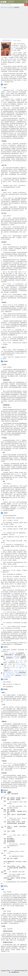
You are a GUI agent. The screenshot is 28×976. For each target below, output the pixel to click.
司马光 (14, 284)
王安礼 (10, 835)
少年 (3, 87)
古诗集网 (12, 970)
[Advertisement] (14, 24)
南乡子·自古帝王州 (19, 670)
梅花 (15, 662)
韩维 (9, 296)
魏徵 (12, 593)
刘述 (6, 272)
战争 (8, 434)
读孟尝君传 (17, 474)
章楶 (5, 433)
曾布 (21, 280)
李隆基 (2, 159)
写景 (13, 492)
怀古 (16, 507)
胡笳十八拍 (25, 667)
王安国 (3, 326)
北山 (25, 662)
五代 (15, 503)
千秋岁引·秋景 (9, 675)
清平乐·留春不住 (11, 674)
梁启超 (4, 612)
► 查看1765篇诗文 (17, 40)
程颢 (23, 272)
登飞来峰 (12, 653)
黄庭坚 (4, 532)
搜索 (26, 4)
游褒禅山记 (9, 656)
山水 (18, 477)
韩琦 (16, 261)
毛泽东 (4, 626)
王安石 (17, 90)
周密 (12, 475)
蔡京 (12, 858)
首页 (2, 7)
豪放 (22, 508)
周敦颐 (12, 116)
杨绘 (13, 273)
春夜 (21, 662)
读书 (4, 93)
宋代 (5, 7)
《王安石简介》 (6, 40)
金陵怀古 (10, 670)
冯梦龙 (6, 695)
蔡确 (4, 250)
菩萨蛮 (17, 672)
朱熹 (4, 544)
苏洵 (4, 596)
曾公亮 (23, 263)
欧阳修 (10, 100)
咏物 (17, 492)
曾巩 (4, 100)
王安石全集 (10, 7)
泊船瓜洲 (20, 661)
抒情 (21, 503)
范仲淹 (2, 508)
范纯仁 (21, 273)
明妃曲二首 (6, 661)
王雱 (3, 338)
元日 (17, 665)
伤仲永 (6, 653)
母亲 (16, 181)
